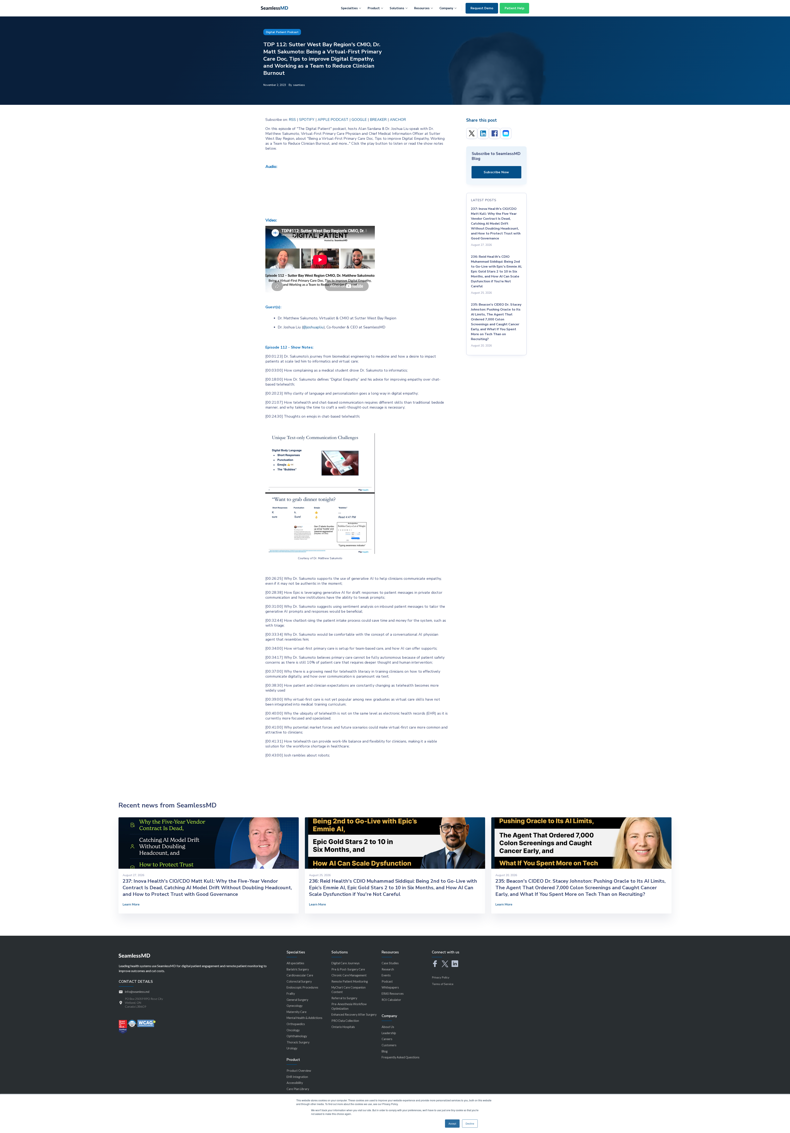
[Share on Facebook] (494, 133)
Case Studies (390, 963)
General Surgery (297, 999)
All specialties (295, 963)
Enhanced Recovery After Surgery (353, 1014)
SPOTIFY (306, 119)
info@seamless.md (137, 991)
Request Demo (482, 8)
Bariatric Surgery (298, 969)
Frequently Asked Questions (400, 1057)
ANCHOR (398, 119)
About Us (388, 1027)
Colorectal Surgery (299, 981)
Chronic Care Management (349, 975)
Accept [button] (452, 1123)
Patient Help (514, 8)
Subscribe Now (496, 172)
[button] (351, 8)
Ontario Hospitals (343, 1027)
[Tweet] (471, 133)
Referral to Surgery (344, 998)
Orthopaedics (296, 1024)
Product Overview (299, 1070)
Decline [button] (470, 1123)
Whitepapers (390, 987)
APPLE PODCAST (333, 119)
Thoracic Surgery (298, 1042)
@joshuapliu (313, 327)
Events (386, 975)
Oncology (293, 1030)
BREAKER (378, 119)
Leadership (389, 1033)
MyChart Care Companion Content (348, 990)
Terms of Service (442, 984)
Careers (387, 1039)
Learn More (131, 904)
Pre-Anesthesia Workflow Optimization (349, 1006)
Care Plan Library (298, 1089)
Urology (292, 1048)
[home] (274, 8)
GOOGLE (359, 119)
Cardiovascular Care (300, 975)
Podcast (387, 981)
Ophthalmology (297, 1036)
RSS (292, 119)
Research (388, 969)
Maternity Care (297, 1012)
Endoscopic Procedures (302, 987)
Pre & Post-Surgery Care (348, 969)
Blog (385, 1051)
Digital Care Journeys (345, 963)
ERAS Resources (393, 993)
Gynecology (294, 1005)
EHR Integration (297, 1077)
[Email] (506, 133)
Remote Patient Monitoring (349, 981)
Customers (389, 1045)
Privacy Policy (440, 977)
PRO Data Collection (345, 1020)
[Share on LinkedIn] (483, 133)
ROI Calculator (391, 999)
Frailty (291, 993)
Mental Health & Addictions (304, 1018)
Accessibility (295, 1082)
